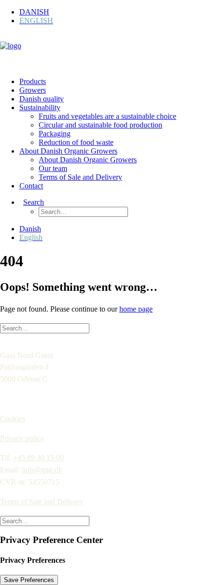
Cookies (12, 418)
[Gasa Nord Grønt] (99, 51)
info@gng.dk (42, 470)
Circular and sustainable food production (100, 125)
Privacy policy (22, 438)
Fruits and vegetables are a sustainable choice (107, 116)
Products (32, 81)
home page (136, 309)
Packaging (55, 133)
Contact (31, 186)
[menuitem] (109, 12)
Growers (32, 90)
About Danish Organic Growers (68, 151)
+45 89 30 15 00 (38, 458)
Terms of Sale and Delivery (80, 177)
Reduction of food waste (76, 142)
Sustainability (39, 107)
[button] (31, 202)
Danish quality (41, 99)
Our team (53, 168)
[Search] (44, 328)
